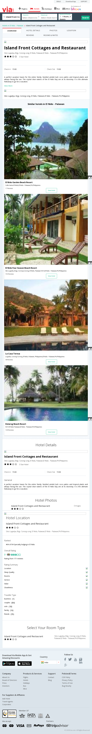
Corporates (6, 704)
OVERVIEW (12, 31)
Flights (25, 677)
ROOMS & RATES (50, 35)
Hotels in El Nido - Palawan (12, 25)
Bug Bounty (66, 686)
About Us (5, 677)
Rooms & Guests (65, 14)
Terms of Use (67, 683)
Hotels (25, 680)
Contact (51, 677)
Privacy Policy (67, 680)
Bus (24, 686)
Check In (25, 15)
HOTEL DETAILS (33, 30)
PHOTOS (53, 30)
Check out (44, 15)
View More (8, 86)
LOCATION (71, 30)
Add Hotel (6, 699)
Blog (50, 680)
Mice (25, 689)
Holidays (26, 683)
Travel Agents (7, 701)
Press (4, 683)
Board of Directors (9, 680)
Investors (5, 686)
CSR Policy (66, 677)
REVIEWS (30, 35)
